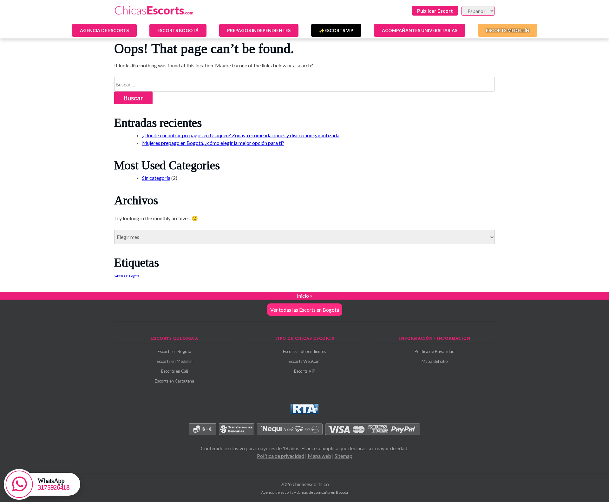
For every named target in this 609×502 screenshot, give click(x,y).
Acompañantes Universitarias (419, 30)
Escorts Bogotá (178, 30)
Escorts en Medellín (175, 361)
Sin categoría (156, 178)
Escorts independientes (304, 351)
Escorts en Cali (174, 371)
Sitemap (343, 456)
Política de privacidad (280, 456)
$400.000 (121, 276)
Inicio (303, 296)
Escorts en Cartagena (174, 380)
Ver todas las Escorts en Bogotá (304, 310)
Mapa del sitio (435, 361)
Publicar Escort (435, 11)
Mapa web (319, 456)
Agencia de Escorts (104, 30)
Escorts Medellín (507, 30)
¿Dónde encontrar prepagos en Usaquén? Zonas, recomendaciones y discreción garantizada (240, 135)
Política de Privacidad (435, 351)
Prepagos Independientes (259, 30)
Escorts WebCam (305, 361)
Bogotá (134, 276)
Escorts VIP (304, 371)
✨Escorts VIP (336, 30)
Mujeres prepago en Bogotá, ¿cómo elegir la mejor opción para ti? (213, 143)
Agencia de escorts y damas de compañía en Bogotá (304, 492)
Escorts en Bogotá (174, 351)
